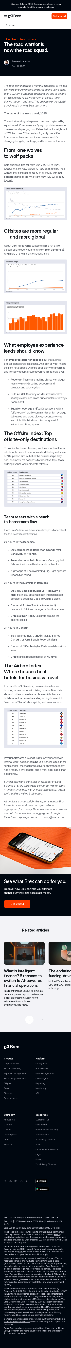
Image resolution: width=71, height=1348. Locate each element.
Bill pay (7, 1083)
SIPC (60, 1240)
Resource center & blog (47, 1129)
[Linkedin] (21, 1180)
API (37, 1093)
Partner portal (10, 1134)
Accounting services (45, 1139)
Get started (59, 16)
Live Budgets (42, 1078)
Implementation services (48, 1149)
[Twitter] (26, 1180)
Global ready (42, 1068)
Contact (8, 1129)
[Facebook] (5, 1180)
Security (8, 1144)
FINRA (55, 1240)
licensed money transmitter (17, 1321)
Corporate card (11, 1063)
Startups (8, 1093)
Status (39, 1144)
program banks (56, 1249)
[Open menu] (5, 16)
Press (7, 1139)
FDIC (56, 1234)
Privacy (39, 1159)
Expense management (15, 1073)
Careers (8, 1124)
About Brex (9, 1119)
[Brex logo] (14, 16)
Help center (41, 1124)
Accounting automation (15, 1078)
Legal (38, 1154)
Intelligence (41, 1063)
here (6, 1274)
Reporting (40, 1083)
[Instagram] (16, 1180)
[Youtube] (10, 1180)
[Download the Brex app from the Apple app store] (41, 1181)
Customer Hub (43, 1119)
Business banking (12, 1068)
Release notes (11, 1098)
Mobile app (41, 1088)
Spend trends (42, 1134)
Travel (7, 1088)
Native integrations (45, 1073)
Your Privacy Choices (46, 1164)
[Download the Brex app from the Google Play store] (42, 1189)
